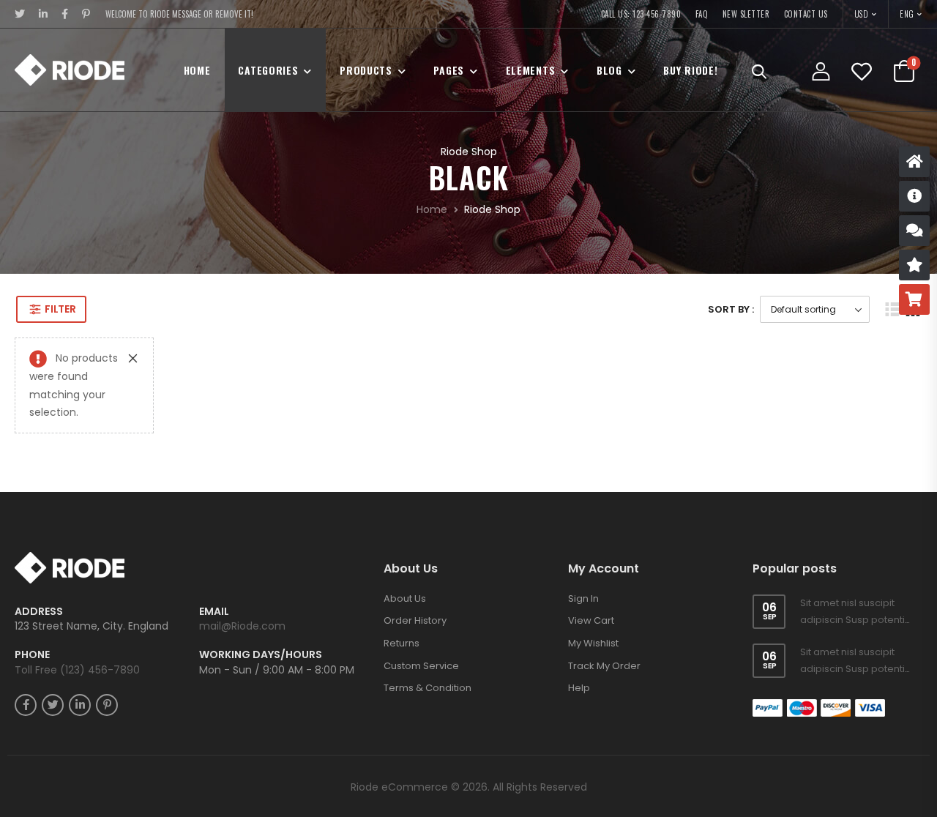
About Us (405, 598)
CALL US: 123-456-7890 (641, 14)
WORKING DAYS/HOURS (260, 655)
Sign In (583, 598)
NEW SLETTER (746, 14)
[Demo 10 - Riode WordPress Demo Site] (69, 70)
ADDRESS (39, 611)
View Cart (591, 620)
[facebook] (65, 14)
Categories (268, 70)
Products (366, 70)
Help (579, 688)
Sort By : (731, 309)
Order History (415, 620)
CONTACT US (806, 14)
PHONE (32, 655)
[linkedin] (43, 14)
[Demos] (914, 161)
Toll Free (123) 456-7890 (77, 670)
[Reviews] (914, 265)
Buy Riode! (690, 70)
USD (862, 14)
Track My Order (604, 666)
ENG (907, 14)
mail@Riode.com (242, 626)
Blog (609, 70)
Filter (60, 309)
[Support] (914, 230)
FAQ (702, 14)
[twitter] (20, 14)
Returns (401, 643)
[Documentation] (914, 196)
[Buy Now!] (914, 299)
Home (197, 70)
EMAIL (214, 611)
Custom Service (421, 666)
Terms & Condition (427, 688)
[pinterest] (86, 14)
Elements (531, 70)
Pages (448, 70)
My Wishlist (593, 643)
